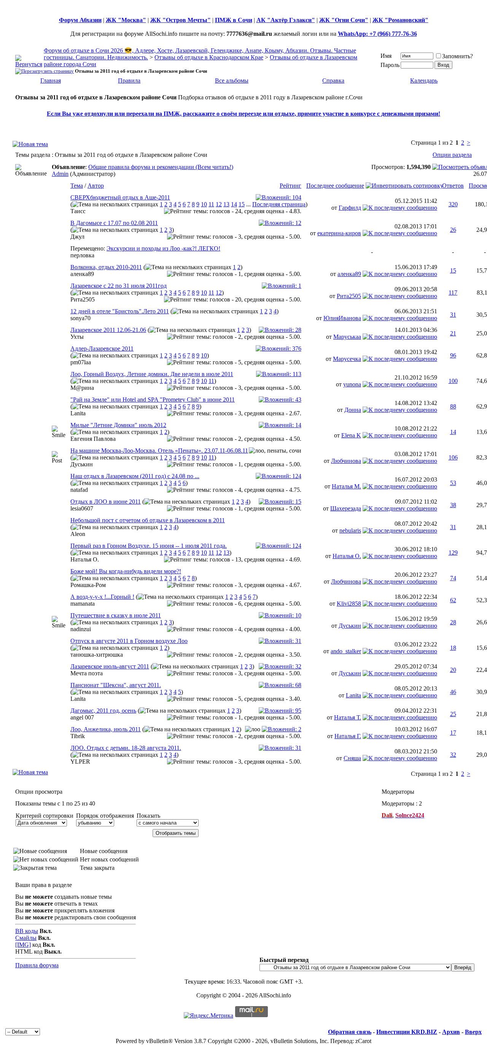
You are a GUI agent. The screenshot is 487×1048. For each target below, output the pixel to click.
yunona (352, 384)
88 (453, 406)
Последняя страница (279, 204)
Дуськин (81, 464)
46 (453, 692)
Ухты (77, 336)
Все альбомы (231, 80)
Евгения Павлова (93, 438)
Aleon (77, 534)
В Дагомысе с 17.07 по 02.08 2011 (114, 223)
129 (453, 552)
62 (453, 600)
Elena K (351, 435)
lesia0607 (81, 508)
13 (226, 204)
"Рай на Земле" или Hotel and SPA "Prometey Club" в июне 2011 (152, 399)
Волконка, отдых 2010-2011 (106, 267)
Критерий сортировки (44, 815)
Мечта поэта (86, 673)
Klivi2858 (349, 603)
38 (453, 505)
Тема (76, 185)
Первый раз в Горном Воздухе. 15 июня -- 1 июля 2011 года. (148, 545)
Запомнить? (457, 56)
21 (453, 333)
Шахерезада (345, 508)
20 (453, 670)
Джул (77, 236)
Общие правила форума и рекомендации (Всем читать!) (160, 167)
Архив (451, 1032)
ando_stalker (346, 651)
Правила (129, 80)
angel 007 (82, 717)
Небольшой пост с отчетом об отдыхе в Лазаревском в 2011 (147, 520)
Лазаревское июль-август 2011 (109, 666)
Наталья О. (84, 559)
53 (453, 483)
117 (453, 292)
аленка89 (82, 274)
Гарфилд (350, 207)
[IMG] (23, 944)
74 (453, 578)
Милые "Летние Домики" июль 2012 (118, 425)
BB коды (26, 931)
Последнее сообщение (335, 185)
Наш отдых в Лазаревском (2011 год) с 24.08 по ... (134, 476)
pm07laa (80, 362)
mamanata (82, 603)
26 (453, 230)
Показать (148, 815)
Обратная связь (349, 1032)
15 (242, 204)
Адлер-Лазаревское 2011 (102, 348)
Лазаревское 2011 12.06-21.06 (108, 330)
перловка (82, 255)
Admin (60, 174)
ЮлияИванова (342, 318)
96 (453, 355)
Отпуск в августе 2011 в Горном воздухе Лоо (129, 641)
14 (234, 204)
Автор (96, 185)
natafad (79, 490)
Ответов (453, 185)
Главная (50, 80)
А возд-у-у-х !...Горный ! (102, 596)
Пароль (389, 65)
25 (453, 714)
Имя (386, 56)
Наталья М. (346, 486)
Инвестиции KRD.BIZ (406, 1032)
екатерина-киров (339, 233)
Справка (333, 80)
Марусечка (347, 359)
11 (211, 204)
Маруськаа (347, 336)
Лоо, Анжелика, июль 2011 (105, 729)
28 (453, 622)
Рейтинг (290, 185)
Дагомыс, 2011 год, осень (103, 710)
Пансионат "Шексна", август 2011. (115, 685)
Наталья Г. (347, 736)
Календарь (424, 80)
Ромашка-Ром (88, 585)
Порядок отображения (105, 815)
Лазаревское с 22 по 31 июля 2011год (118, 285)
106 (453, 457)
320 (453, 204)
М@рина (82, 387)
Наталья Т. (347, 717)
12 (219, 204)
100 (453, 381)
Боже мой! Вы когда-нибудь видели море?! (125, 571)
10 (204, 204)
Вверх (473, 1032)
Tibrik (77, 736)
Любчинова (346, 461)
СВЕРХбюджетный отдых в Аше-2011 (120, 197)
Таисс (78, 211)
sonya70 (80, 318)
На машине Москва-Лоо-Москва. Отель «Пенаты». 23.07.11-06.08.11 (159, 450)
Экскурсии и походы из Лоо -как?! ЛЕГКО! (163, 248)
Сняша (352, 758)
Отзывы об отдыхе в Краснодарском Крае (208, 57)
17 (453, 732)
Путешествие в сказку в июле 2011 (115, 615)
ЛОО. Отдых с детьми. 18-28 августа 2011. (125, 748)
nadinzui (80, 629)
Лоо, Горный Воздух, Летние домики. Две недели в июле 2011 (151, 374)
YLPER (80, 761)
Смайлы (26, 938)
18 (453, 647)
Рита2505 (82, 299)
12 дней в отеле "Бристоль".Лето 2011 (119, 311)
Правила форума (37, 965)
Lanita (78, 413)
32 (453, 754)
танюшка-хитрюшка (96, 654)
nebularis (350, 530)
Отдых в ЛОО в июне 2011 (105, 501)
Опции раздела (452, 155)
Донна (352, 410)
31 (453, 314)
